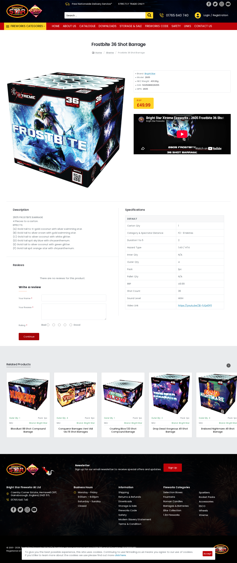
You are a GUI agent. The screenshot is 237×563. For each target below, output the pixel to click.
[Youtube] (228, 4)
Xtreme (110, 52)
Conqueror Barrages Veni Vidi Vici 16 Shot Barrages (75, 430)
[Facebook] (208, 4)
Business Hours (83, 487)
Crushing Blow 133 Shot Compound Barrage (123, 430)
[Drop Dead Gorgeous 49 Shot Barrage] (170, 394)
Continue (29, 336)
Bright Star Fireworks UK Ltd (23, 487)
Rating (22, 325)
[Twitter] (215, 4)
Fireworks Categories (176, 487)
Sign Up (172, 467)
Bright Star (150, 73)
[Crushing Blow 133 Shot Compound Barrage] (123, 394)
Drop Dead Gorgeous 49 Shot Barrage (170, 430)
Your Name (24, 298)
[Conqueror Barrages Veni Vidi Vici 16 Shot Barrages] (75, 394)
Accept (207, 553)
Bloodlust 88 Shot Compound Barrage (28, 430)
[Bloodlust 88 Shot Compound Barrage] (28, 394)
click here (120, 555)
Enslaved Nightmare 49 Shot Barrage (217, 430)
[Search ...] (149, 15)
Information (125, 487)
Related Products (18, 364)
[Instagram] (221, 4)
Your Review (25, 307)
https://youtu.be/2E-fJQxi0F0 (195, 305)
